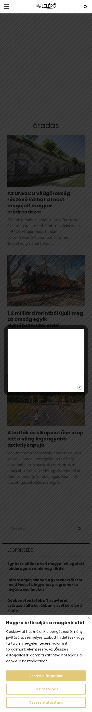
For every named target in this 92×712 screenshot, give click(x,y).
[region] (46, 663)
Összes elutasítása (46, 702)
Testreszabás (46, 689)
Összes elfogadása (46, 675)
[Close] (89, 618)
